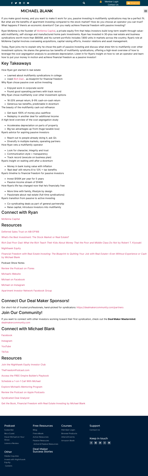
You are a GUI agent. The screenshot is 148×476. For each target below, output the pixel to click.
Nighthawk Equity (11, 248)
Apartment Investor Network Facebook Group (26, 290)
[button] (145, 11)
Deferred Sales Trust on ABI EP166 (20, 231)
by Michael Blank (10, 257)
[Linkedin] (20, 3)
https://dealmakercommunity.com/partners (100, 307)
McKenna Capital (46, 30)
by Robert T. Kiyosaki (129, 242)
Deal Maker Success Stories (43, 450)
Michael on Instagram (13, 284)
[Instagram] (24, 3)
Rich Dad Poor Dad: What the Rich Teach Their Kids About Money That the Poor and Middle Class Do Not (59, 242)
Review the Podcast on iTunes (17, 268)
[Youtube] (28, 3)
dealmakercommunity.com (15, 322)
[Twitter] (16, 3)
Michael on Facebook (13, 279)
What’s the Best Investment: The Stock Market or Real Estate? (35, 237)
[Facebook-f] (12, 3)
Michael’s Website (11, 273)
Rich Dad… (19, 78)
